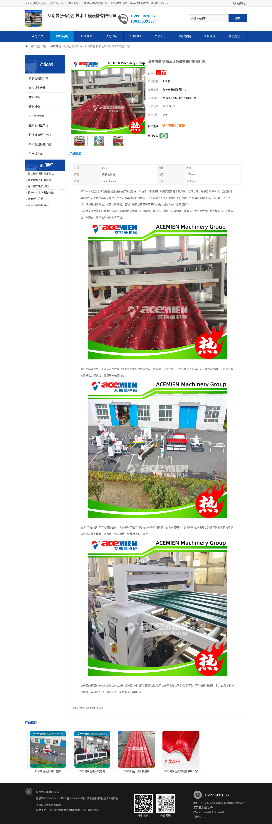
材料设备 (34, 97)
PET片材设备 (37, 116)
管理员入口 (81, 810)
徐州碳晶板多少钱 (38, 186)
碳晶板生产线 (35, 198)
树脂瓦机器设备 (73, 46)
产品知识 (160, 36)
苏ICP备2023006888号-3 (73, 798)
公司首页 (37, 36)
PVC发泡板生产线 (40, 144)
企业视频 (87, 36)
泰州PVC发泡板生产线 (41, 192)
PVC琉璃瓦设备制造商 (92, 771)
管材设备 (34, 106)
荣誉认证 (210, 36)
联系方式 (234, 36)
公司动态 (136, 36)
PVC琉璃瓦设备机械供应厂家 (136, 771)
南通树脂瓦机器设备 (39, 180)
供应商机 (62, 36)
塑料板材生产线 (38, 125)
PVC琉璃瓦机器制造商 (47, 771)
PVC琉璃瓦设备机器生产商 (180, 771)
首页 (45, 46)
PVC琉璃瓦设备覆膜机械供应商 (225, 771)
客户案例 (185, 36)
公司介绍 (111, 36)
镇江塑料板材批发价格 (41, 173)
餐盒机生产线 (37, 87)
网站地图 (93, 810)
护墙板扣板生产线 (40, 134)
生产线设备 (36, 153)
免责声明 (68, 810)
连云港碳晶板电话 (38, 205)
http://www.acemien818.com (88, 707)
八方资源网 (56, 810)
